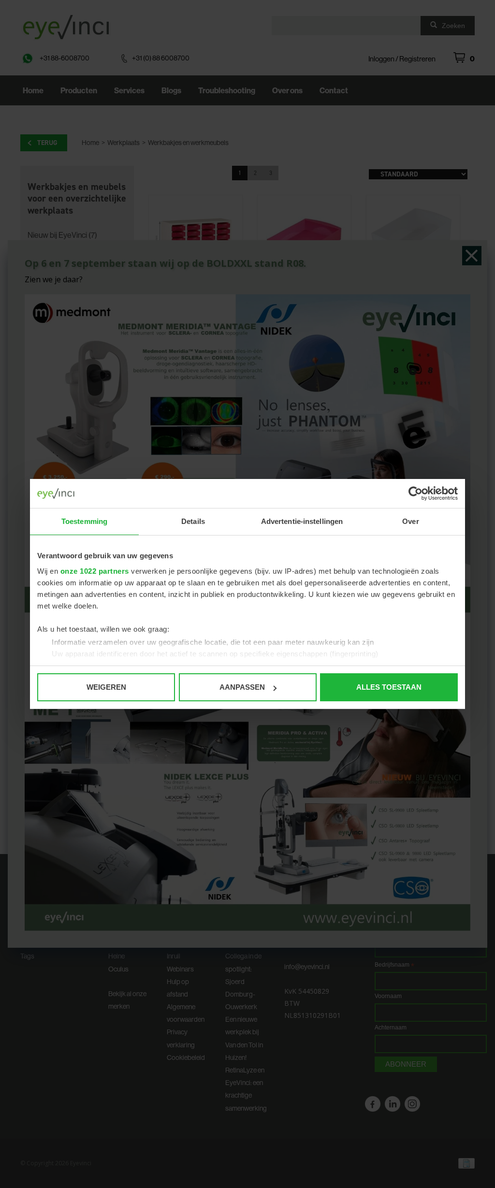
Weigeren (106, 687)
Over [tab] (410, 521)
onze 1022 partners (94, 571)
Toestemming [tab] (84, 521)
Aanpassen (242, 687)
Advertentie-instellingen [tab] (302, 521)
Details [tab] (193, 521)
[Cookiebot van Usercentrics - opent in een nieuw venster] (415, 493)
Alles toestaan (389, 687)
